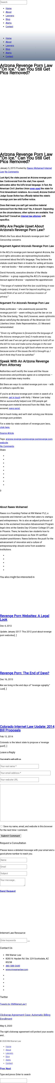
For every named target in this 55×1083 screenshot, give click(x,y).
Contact (9, 26)
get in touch (14, 397)
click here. (5, 427)
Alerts (9, 23)
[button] (29, 941)
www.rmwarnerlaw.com (17, 969)
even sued (35, 188)
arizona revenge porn (16, 439)
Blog (8, 19)
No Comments (12, 171)
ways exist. (14, 408)
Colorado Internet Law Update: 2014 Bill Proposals (27, 728)
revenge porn (33, 439)
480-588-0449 (13, 966)
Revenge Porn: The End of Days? (24, 673)
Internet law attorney (31, 216)
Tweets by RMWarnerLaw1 (13, 1004)
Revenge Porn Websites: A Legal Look (24, 617)
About (8, 12)
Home (9, 8)
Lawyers (10, 15)
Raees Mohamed (35, 168)
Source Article (7, 433)
